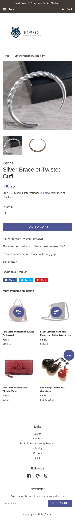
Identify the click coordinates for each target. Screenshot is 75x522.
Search (37, 433)
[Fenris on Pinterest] (38, 476)
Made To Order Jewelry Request (37, 443)
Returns (37, 453)
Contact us (38, 438)
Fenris (48, 514)
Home (6, 56)
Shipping (45, 193)
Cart (69, 9)
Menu (10, 9)
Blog (37, 457)
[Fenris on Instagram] (46, 476)
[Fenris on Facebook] (29, 476)
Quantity (8, 207)
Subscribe (60, 503)
